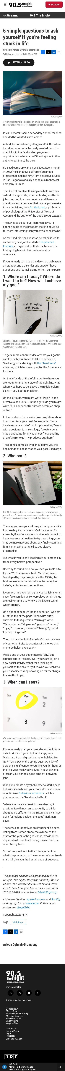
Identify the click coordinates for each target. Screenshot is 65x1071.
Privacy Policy (12, 1031)
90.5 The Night (39, 15)
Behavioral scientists (32, 793)
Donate (55, 4)
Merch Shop (12, 1011)
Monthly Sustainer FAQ (17, 1014)
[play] (4, 1066)
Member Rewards (14, 1016)
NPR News (18, 922)
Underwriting (12, 1021)
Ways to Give (12, 1023)
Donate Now (12, 1009)
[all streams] (61, 1067)
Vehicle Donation (14, 1018)
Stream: (12, 15)
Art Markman (37, 207)
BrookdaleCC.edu (14, 1039)
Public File (10, 1036)
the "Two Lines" (46, 363)
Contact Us (11, 1029)
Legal (8, 1033)
